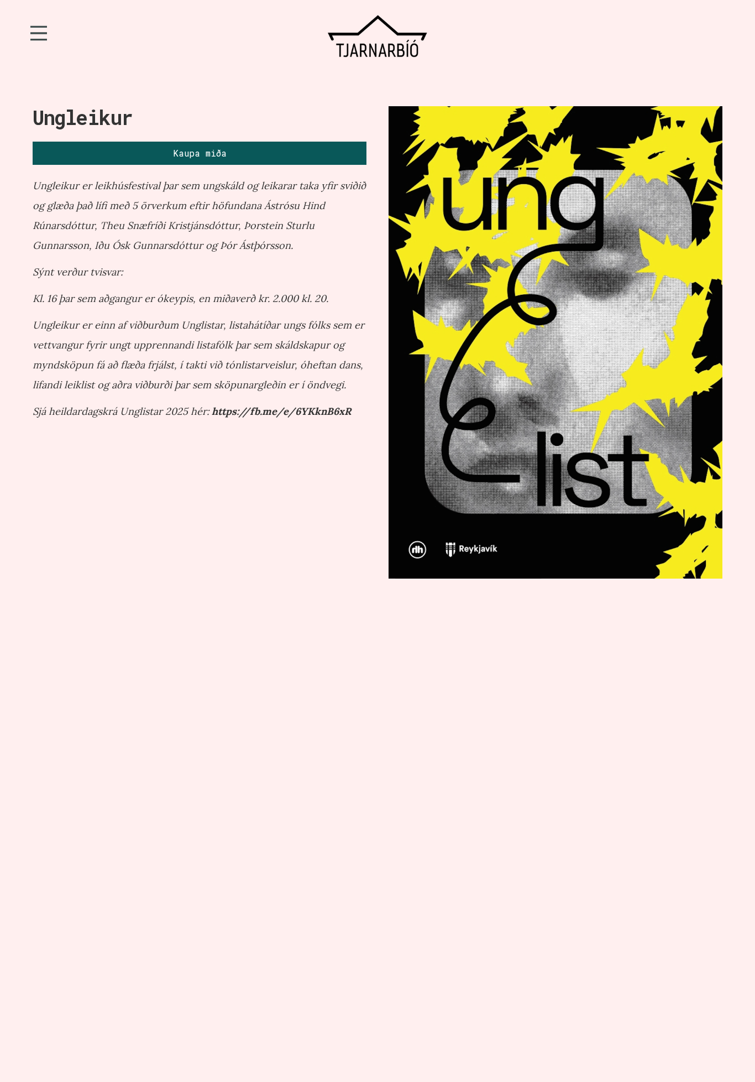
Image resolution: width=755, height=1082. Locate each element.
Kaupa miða (200, 153)
